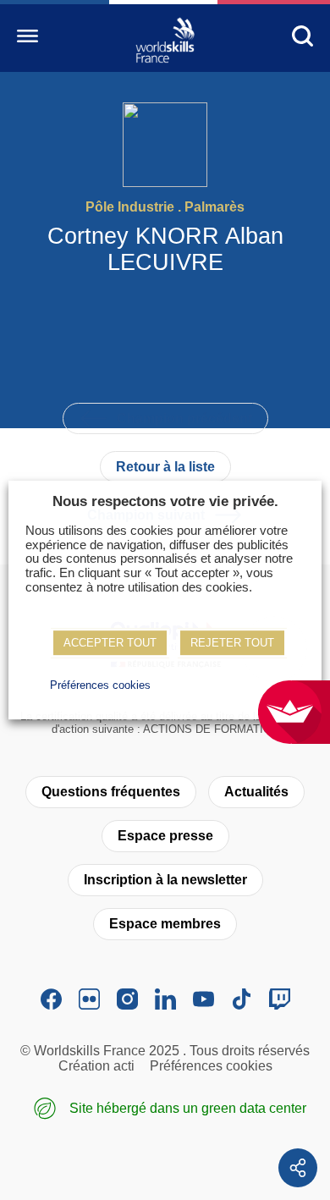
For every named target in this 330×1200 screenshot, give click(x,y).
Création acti (96, 1066)
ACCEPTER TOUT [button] (110, 642)
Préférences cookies (211, 1066)
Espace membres (165, 924)
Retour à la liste (165, 467)
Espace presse (165, 835)
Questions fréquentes (110, 791)
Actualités (256, 791)
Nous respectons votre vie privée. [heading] (165, 501)
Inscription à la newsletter (165, 879)
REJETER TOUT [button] (232, 642)
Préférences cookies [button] (100, 685)
